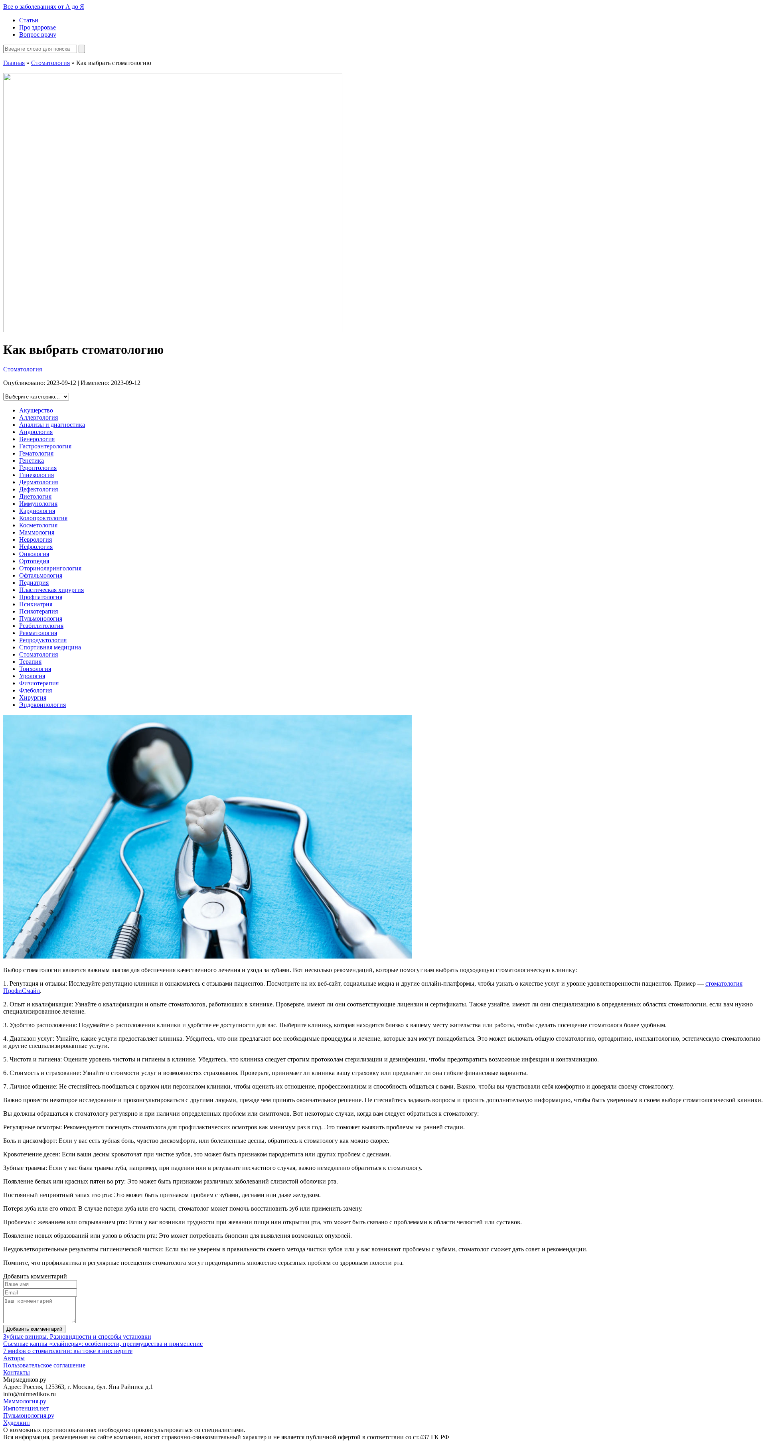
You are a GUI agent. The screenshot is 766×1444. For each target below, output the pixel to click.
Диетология (35, 496)
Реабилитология (41, 625)
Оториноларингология (50, 568)
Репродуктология (43, 640)
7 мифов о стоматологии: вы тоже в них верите (67, 1350)
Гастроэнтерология (45, 446)
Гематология (36, 453)
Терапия (30, 661)
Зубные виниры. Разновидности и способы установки (77, 1336)
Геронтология (38, 467)
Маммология (36, 532)
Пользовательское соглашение (44, 1365)
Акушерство (36, 410)
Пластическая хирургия (51, 589)
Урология (32, 676)
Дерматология (38, 482)
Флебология (35, 690)
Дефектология (38, 489)
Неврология (35, 539)
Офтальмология (40, 575)
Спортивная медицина (50, 647)
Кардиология (37, 510)
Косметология (38, 525)
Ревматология (38, 632)
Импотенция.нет (26, 1408)
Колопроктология (43, 518)
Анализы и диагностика (52, 424)
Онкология (34, 553)
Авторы (14, 1358)
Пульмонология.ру (28, 1415)
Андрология (36, 431)
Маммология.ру (24, 1401)
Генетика (31, 460)
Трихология (35, 668)
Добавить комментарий (34, 1329)
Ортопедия (34, 561)
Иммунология (38, 503)
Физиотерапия (39, 683)
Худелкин (16, 1422)
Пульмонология (40, 618)
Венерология (37, 439)
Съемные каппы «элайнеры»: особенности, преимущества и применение (103, 1343)
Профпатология (40, 597)
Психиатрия (35, 604)
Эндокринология (42, 704)
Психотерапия (38, 611)
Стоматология (50, 62)
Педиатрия (34, 582)
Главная (14, 62)
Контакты (16, 1372)
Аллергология (38, 417)
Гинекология (36, 474)
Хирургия (32, 697)
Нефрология (36, 546)
